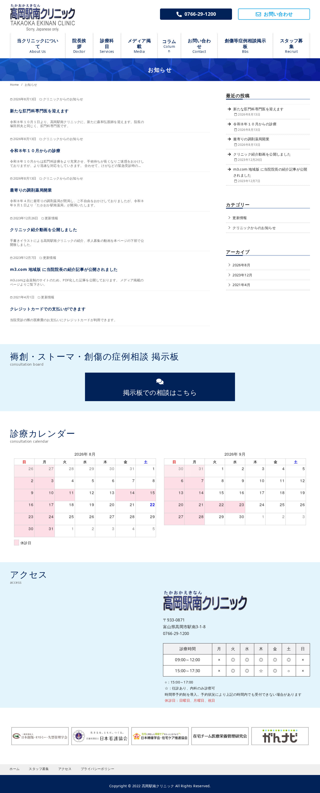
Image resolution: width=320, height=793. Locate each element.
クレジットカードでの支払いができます (48, 309)
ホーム (15, 768)
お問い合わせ (199, 46)
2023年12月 (242, 275)
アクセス (65, 768)
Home (15, 85)
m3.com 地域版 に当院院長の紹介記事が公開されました (64, 269)
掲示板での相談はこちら (160, 392)
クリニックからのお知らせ (254, 227)
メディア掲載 (139, 46)
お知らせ (31, 85)
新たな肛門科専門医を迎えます (39, 111)
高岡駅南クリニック (158, 785)
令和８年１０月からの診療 (35, 150)
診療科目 (107, 46)
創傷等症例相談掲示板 (245, 46)
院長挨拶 (79, 46)
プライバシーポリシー (97, 768)
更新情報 (239, 217)
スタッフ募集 (291, 46)
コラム (169, 45)
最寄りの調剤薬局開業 (31, 190)
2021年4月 (241, 284)
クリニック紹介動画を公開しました (43, 229)
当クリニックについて (37, 46)
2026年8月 (241, 265)
